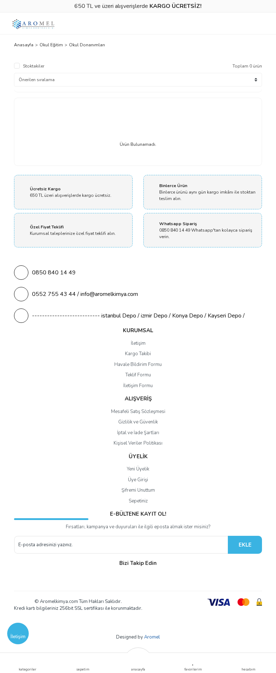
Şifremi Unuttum (138, 490)
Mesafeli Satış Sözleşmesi (138, 411)
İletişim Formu (138, 385)
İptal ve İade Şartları (138, 433)
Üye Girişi (138, 480)
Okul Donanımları (87, 45)
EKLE (245, 544)
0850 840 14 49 (54, 273)
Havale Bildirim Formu (138, 364)
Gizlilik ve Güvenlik (138, 422)
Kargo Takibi (138, 354)
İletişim (138, 343)
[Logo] (33, 24)
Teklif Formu (138, 375)
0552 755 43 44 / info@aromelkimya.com (85, 294)
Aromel (152, 637)
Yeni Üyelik (138, 469)
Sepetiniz (138, 501)
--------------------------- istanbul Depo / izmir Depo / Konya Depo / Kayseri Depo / (138, 316)
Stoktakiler (33, 66)
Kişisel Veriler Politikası (138, 443)
